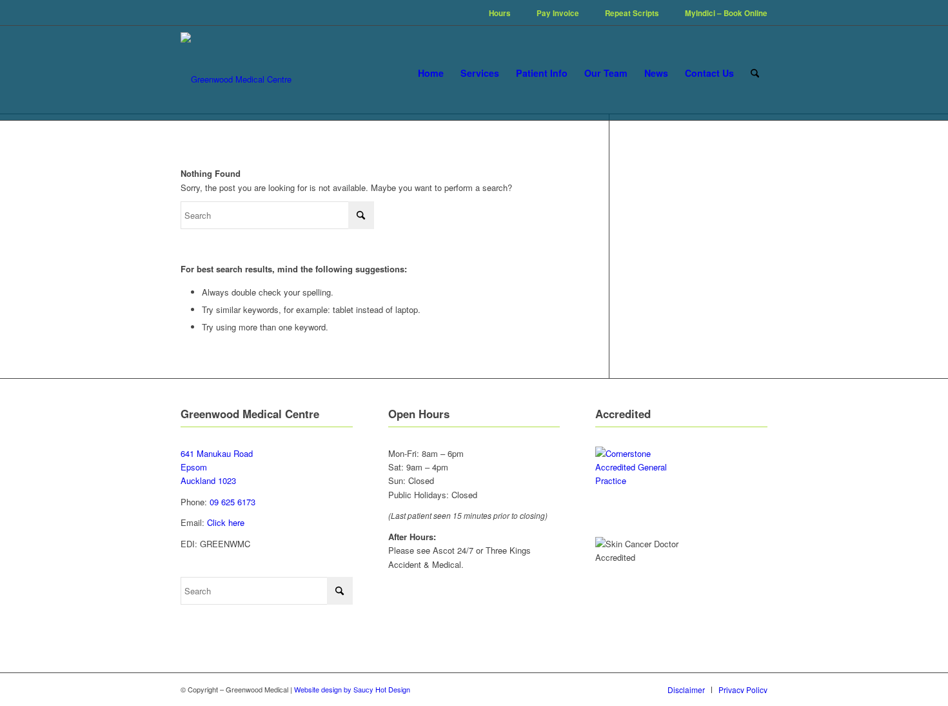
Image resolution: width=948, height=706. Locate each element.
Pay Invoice (558, 13)
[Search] (754, 73)
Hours (500, 13)
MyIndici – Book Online (726, 13)
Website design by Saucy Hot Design (352, 689)
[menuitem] (500, 13)
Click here (225, 522)
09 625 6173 (232, 502)
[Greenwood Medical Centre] (236, 73)
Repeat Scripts (632, 13)
